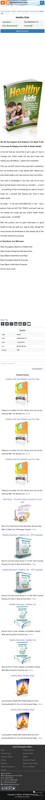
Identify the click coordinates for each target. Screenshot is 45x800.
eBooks (25, 757)
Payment (4, 763)
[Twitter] (13, 788)
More (28, 413)
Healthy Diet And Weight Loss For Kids (22, 378)
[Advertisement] (22, 55)
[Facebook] (2, 788)
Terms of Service (29, 766)
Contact (3, 770)
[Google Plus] (10, 788)
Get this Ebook (23, 31)
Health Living (34, 11)
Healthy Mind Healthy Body (22, 675)
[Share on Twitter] (7, 324)
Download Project (29, 760)
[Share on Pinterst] (24, 324)
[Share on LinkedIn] (15, 324)
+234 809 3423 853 (9, 782)
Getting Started (28, 750)
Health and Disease (23, 11)
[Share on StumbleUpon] (20, 324)
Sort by (37, 369)
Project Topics (6, 753)
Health (14, 11)
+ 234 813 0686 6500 (10, 780)
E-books (8, 11)
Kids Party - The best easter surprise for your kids (22, 500)
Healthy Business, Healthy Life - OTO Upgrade (22, 534)
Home (3, 11)
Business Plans (28, 753)
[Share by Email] (29, 324)
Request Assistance (8, 766)
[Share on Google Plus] (11, 324)
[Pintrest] (6, 788)
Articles (3, 760)
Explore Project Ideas (30, 763)
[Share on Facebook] (2, 324)
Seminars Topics (6, 757)
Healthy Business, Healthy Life (22, 604)
